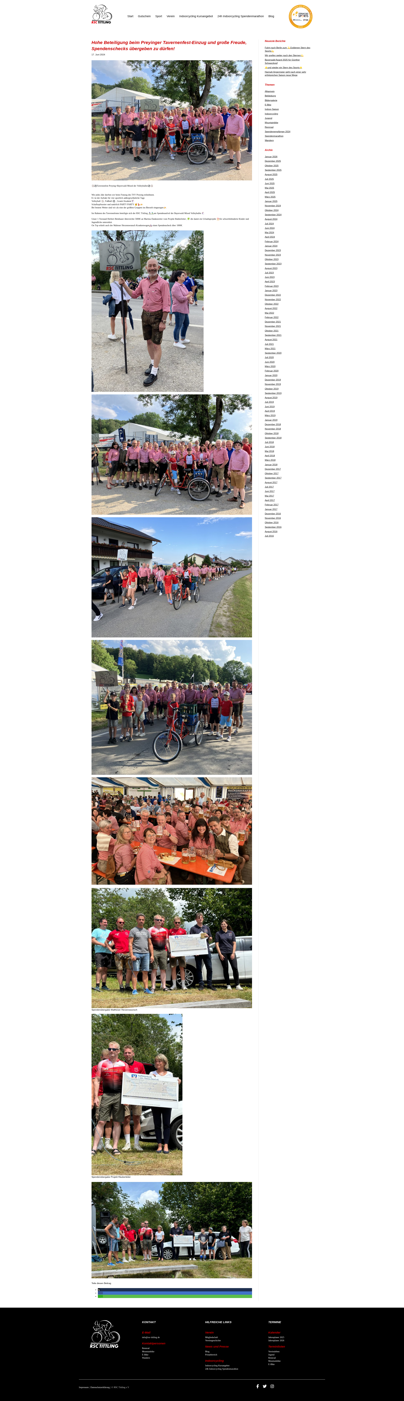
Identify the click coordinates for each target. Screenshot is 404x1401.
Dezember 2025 (273, 161)
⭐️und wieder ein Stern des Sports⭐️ (283, 67)
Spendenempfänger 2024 (277, 131)
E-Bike (268, 104)
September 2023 (273, 263)
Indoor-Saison (272, 109)
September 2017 (273, 478)
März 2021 (270, 348)
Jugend (268, 118)
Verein (171, 16)
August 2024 (271, 219)
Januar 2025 (271, 201)
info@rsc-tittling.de (151, 1337)
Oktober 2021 (272, 330)
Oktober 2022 (272, 304)
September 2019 (273, 393)
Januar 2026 (271, 156)
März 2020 (270, 366)
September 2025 (273, 170)
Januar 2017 (271, 509)
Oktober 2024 (272, 210)
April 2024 (270, 237)
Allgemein (270, 91)
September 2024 (273, 214)
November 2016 (273, 518)
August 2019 (271, 397)
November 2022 (273, 299)
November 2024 (273, 205)
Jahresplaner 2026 (276, 1340)
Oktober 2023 (272, 259)
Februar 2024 (272, 241)
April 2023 (270, 281)
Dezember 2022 (273, 295)
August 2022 (271, 308)
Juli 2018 (269, 442)
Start (130, 16)
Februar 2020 (272, 370)
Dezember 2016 (273, 513)
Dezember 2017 (273, 469)
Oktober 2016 (272, 522)
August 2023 (271, 268)
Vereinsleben (273, 1351)
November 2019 (273, 384)
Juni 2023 (270, 277)
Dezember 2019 (273, 379)
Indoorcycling (271, 113)
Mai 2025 (269, 188)
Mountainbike (271, 122)
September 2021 (273, 335)
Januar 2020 (271, 375)
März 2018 (270, 460)
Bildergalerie (271, 100)
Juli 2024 (269, 223)
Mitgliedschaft (211, 1337)
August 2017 (271, 482)
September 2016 (273, 527)
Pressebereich (211, 1355)
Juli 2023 (269, 272)
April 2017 (270, 500)
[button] (99, 1289)
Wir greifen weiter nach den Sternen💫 (284, 55)
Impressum (84, 1387)
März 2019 (270, 415)
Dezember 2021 (273, 321)
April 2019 (270, 411)
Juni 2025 (270, 183)
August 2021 (271, 339)
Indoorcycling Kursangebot (196, 16)
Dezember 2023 (273, 250)
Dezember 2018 (273, 424)
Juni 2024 (270, 228)
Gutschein (144, 16)
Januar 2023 (271, 290)
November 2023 (273, 255)
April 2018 (270, 455)
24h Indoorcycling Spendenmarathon (240, 16)
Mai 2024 (269, 232)
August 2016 (271, 531)
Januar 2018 (271, 464)
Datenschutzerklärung (100, 1387)
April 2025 (270, 192)
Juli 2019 (269, 402)
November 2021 (273, 326)
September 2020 (273, 353)
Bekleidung (270, 95)
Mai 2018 (269, 451)
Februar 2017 (272, 504)
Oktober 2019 (272, 388)
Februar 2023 (272, 286)
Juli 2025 (269, 179)
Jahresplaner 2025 (276, 1337)
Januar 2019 (271, 420)
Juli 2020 (269, 357)
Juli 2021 (269, 344)
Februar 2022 (272, 317)
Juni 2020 (270, 362)
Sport (158, 16)
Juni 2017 (270, 491)
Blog (271, 16)
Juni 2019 (270, 406)
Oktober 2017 (272, 473)
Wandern (269, 140)
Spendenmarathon (274, 136)
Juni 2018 (270, 446)
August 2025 (271, 174)
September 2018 (273, 438)
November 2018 (273, 429)
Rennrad (269, 127)
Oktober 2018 (272, 433)
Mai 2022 (269, 313)
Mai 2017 (269, 496)
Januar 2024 (271, 246)
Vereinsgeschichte (213, 1340)
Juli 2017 (269, 487)
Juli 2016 (269, 536)
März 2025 (270, 197)
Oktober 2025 (272, 165)
